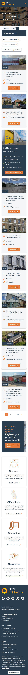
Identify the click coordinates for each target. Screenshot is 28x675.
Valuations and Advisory (9, 633)
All (17, 28)
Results (5, 44)
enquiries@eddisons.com (12, 609)
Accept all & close (14, 672)
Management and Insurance (10, 631)
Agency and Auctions (8, 628)
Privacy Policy (5, 668)
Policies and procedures (9, 644)
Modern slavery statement (10, 650)
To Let (13, 28)
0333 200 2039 (8, 607)
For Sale (6, 28)
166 (18, 414)
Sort (4, 39)
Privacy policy (6, 647)
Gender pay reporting (8, 652)
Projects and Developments (10, 636)
